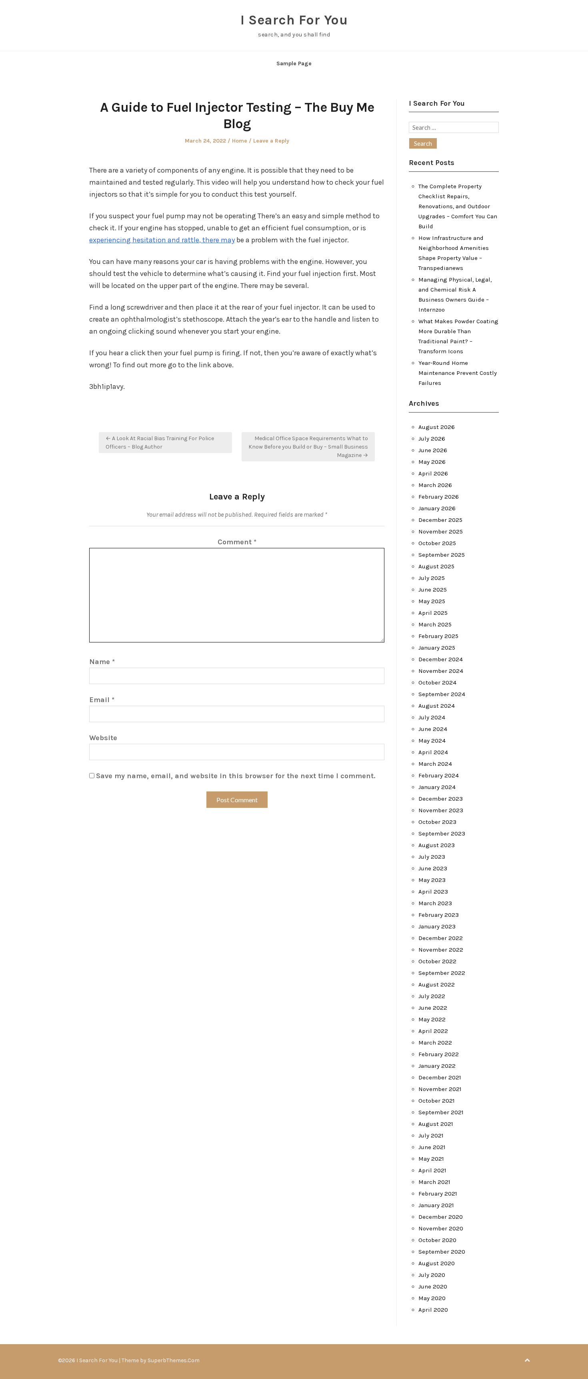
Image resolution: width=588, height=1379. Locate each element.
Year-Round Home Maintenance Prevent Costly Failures (457, 373)
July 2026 (431, 438)
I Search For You (294, 20)
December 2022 (440, 938)
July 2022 (431, 996)
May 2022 (432, 1019)
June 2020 (432, 1286)
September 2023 (441, 833)
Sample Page (294, 63)
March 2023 (435, 903)
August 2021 (435, 1123)
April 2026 (433, 473)
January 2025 (436, 647)
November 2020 (440, 1228)
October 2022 (437, 961)
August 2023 (436, 845)
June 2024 (432, 729)
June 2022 (432, 1007)
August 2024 (436, 705)
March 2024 (435, 763)
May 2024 (432, 740)
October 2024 (437, 682)
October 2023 (437, 821)
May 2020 (432, 1298)
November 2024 (440, 670)
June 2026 (432, 450)
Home (239, 140)
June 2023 (432, 868)
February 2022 (438, 1054)
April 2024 (433, 752)
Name (102, 661)
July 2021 (431, 1135)
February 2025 (438, 636)
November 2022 (440, 949)
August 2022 (436, 984)
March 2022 (435, 1042)
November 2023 (440, 810)
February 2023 (438, 914)
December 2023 (440, 798)
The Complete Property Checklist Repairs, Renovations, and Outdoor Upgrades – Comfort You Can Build (457, 206)
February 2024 (438, 775)
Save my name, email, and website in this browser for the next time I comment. (235, 775)
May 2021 (431, 1158)
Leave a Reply (271, 140)
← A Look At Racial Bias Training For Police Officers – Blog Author (160, 442)
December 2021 (439, 1077)
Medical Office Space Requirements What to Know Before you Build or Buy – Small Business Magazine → (308, 447)
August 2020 (436, 1263)
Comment (237, 542)
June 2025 (432, 589)
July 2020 (431, 1274)
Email (101, 699)
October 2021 (436, 1100)
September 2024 (441, 694)
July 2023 (431, 856)
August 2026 (436, 427)
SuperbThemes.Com (174, 1360)
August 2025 (436, 566)
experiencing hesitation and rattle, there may (162, 240)
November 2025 (440, 531)
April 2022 (433, 1031)
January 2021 (436, 1205)
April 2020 (433, 1309)
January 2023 (437, 926)
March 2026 (435, 485)
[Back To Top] (527, 1360)
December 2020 (440, 1216)
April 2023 (433, 891)
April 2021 (432, 1170)
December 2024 (440, 659)
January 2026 (437, 508)
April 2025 (433, 612)
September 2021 (441, 1112)
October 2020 (437, 1240)
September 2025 (441, 554)
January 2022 (437, 1065)
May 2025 (431, 601)
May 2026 (432, 461)
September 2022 (441, 972)
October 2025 (437, 543)
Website (103, 737)
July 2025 (431, 578)
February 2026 (438, 496)
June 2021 (432, 1147)
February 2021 (437, 1193)
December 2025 (440, 519)
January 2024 (437, 787)
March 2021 (434, 1182)
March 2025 (435, 624)
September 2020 (441, 1251)
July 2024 (431, 717)
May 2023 (432, 880)
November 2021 (440, 1089)
